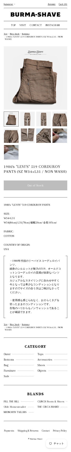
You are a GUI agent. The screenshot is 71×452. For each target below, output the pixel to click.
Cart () (63, 4)
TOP (13, 25)
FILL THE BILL (11, 401)
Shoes (41, 365)
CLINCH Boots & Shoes (50, 401)
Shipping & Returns (28, 430)
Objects (41, 370)
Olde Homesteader (15, 406)
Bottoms (9, 359)
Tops (40, 354)
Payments (9, 430)
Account (52, 4)
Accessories (44, 359)
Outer (7, 354)
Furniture (10, 370)
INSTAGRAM (53, 25)
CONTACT (36, 25)
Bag (6, 365)
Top (5, 34)
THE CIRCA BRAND (48, 406)
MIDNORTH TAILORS (15, 412)
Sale (6, 376)
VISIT (23, 25)
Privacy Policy (60, 430)
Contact (46, 430)
